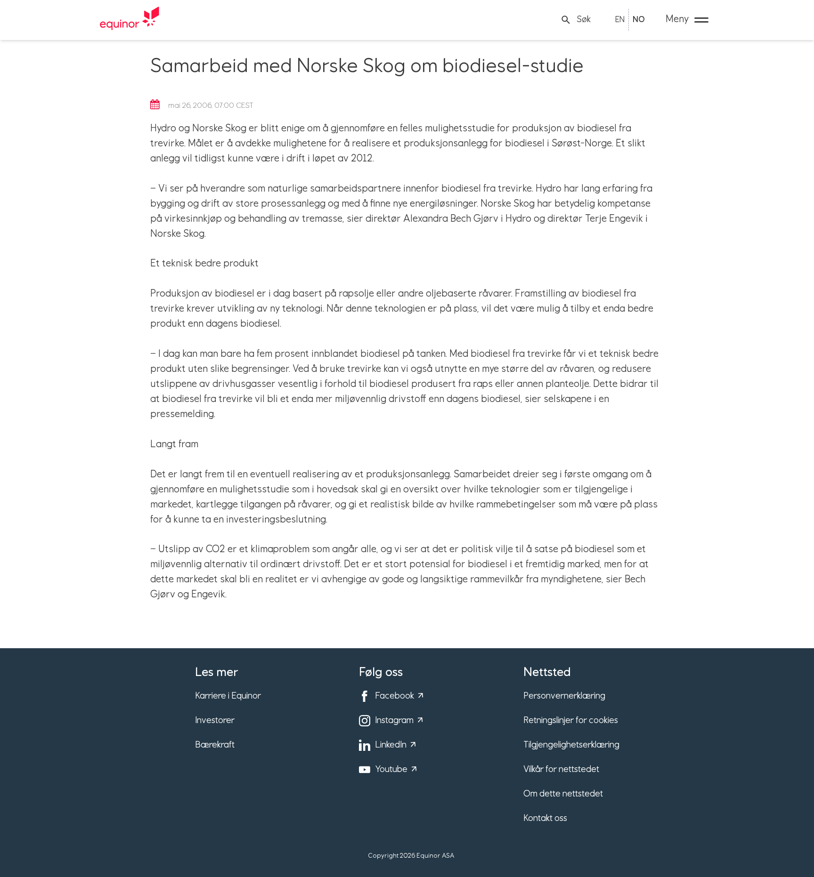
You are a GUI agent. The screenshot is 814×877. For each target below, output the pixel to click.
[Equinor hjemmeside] (129, 19)
